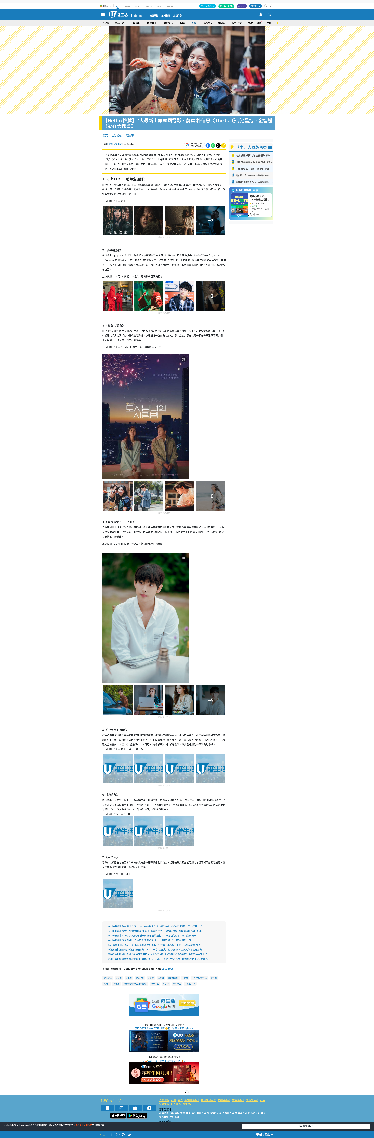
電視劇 (140, 977)
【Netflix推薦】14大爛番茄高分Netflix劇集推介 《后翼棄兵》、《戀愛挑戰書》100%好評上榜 (153, 926)
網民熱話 (164, 1113)
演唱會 (105, 23)
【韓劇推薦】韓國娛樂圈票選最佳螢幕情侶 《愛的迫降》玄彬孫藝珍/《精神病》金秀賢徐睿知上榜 (156, 954)
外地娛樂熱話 (200, 977)
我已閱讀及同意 (306, 1126)
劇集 (151, 977)
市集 (173, 1100)
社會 (262, 1100)
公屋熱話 (154, 15)
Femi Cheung (114, 143)
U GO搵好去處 (209, 6)
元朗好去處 (224, 1100)
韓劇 (161, 977)
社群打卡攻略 (228, 6)
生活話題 (117, 135)
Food (137, 6)
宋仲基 (155, 983)
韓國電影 (173, 977)
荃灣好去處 (238, 1100)
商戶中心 (241, 6)
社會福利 (188, 1104)
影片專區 (208, 23)
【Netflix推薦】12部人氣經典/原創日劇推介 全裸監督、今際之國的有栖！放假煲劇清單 (150, 935)
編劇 (117, 983)
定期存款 (177, 15)
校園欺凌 (190, 983)
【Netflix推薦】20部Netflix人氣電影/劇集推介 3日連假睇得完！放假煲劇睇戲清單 (148, 940)
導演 (214, 977)
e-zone (170, 6)
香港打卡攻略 (254, 23)
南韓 (166, 983)
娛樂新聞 (165, 15)
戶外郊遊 (176, 1104)
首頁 (105, 135)
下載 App (256, 6)
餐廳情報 (164, 1104)
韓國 (186, 977)
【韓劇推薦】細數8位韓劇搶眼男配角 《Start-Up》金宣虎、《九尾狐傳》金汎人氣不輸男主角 (153, 949)
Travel (127, 6)
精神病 (177, 983)
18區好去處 (236, 23)
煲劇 (119, 977)
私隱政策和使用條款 (82, 1124)
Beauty (149, 6)
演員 (107, 983)
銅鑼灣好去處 (208, 1100)
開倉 (180, 1100)
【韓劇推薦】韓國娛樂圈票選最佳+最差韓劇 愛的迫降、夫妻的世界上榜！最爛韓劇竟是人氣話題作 (156, 959)
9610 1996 (167, 968)
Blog (159, 6)
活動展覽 (164, 1100)
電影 (129, 977)
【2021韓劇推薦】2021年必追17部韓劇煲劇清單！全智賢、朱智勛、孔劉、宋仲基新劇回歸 (152, 945)
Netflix (108, 977)
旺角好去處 (252, 1100)
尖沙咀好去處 (191, 1100)
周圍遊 (221, 23)
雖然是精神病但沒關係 (136, 983)
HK (117, 6)
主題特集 (271, 23)
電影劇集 (130, 135)
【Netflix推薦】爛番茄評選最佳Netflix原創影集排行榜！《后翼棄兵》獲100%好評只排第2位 (153, 930)
